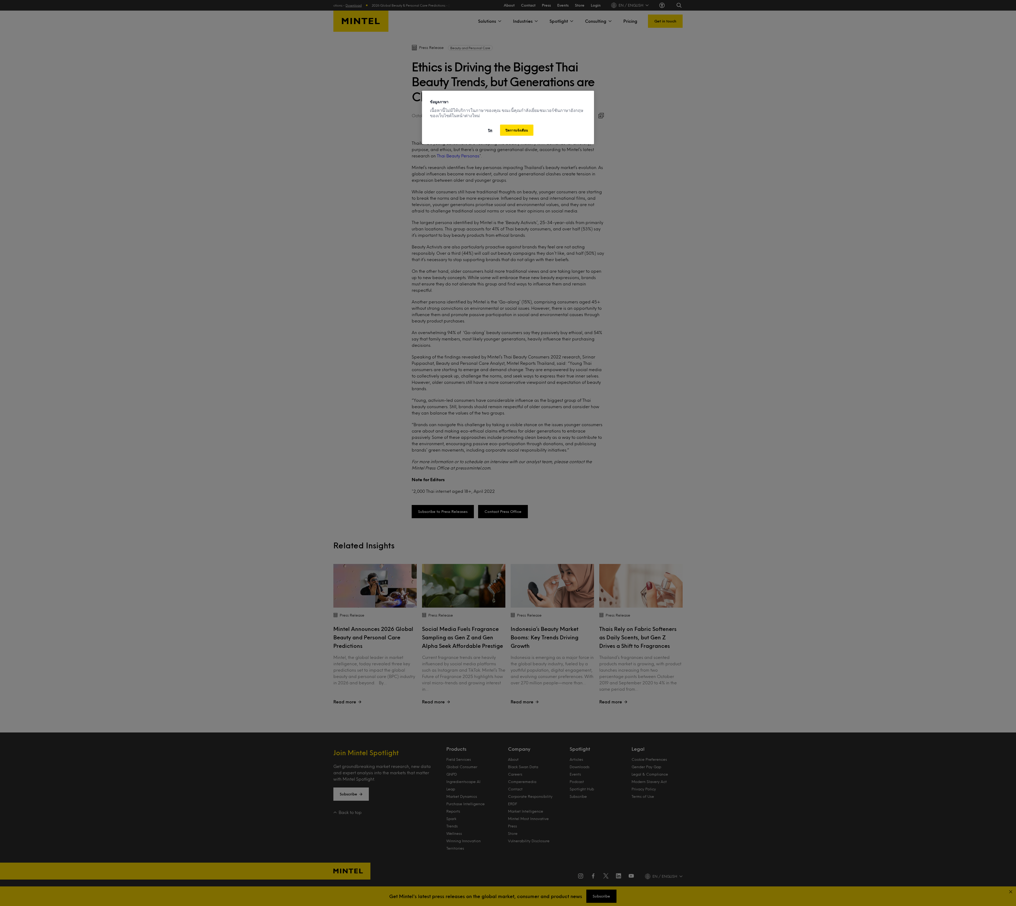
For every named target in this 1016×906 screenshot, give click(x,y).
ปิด (490, 130)
